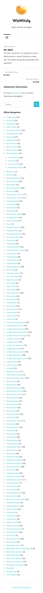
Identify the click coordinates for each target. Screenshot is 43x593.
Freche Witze (11, 256)
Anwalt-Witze (13, 157)
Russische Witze (12, 456)
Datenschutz (26, 587)
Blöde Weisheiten (13, 178)
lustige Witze (11, 361)
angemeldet (16, 92)
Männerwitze (11, 381)
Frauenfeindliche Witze (15, 250)
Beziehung (10, 171)
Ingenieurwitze (12, 279)
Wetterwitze (11, 542)
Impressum (16, 587)
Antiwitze (10, 120)
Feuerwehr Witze (13, 237)
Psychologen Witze (15, 167)
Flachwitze (10, 243)
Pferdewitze (11, 433)
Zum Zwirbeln (11, 574)
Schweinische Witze (14, 479)
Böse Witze (10, 184)
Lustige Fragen (12, 342)
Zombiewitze (11, 571)
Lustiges (9, 368)
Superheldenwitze (13, 506)
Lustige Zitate (11, 364)
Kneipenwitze (11, 302)
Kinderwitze (11, 296)
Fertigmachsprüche (14, 233)
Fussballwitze (11, 263)
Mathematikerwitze (14, 394)
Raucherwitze (11, 450)
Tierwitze (10, 512)
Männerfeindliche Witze (15, 378)
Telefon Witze (11, 509)
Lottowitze (10, 319)
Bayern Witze (11, 146)
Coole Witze (11, 204)
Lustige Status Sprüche (15, 351)
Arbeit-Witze (11, 127)
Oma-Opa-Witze (13, 414)
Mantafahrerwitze (13, 388)
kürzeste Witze (12, 309)
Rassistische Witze (13, 446)
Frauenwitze (11, 253)
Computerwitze (12, 201)
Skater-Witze (11, 489)
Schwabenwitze (12, 473)
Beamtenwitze (12, 150)
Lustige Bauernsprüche (15, 328)
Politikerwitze (11, 440)
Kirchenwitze (11, 299)
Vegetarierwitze (12, 525)
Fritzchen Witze (12, 260)
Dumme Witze (12, 220)
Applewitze (10, 123)
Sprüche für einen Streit (15, 499)
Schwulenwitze (12, 482)
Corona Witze (11, 207)
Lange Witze (11, 312)
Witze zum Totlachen (14, 561)
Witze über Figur (13, 555)
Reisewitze (10, 453)
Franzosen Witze (13, 246)
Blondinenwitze (12, 181)
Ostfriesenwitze (12, 427)
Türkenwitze (11, 515)
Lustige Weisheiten (14, 355)
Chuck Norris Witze (13, 197)
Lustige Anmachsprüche (15, 322)
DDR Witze (10, 210)
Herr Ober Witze (12, 276)
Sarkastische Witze (14, 460)
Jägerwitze (10, 286)
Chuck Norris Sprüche (14, 194)
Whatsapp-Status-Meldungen (18, 548)
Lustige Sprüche (12, 348)
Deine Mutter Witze (14, 214)
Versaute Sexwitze (13, 528)
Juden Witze (11, 289)
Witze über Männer (14, 558)
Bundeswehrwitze (13, 188)
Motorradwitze (12, 401)
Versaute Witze (12, 532)
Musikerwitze (11, 404)
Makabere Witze (13, 371)
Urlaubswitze (11, 519)
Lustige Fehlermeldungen (16, 335)
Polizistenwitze (12, 443)
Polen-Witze (11, 437)
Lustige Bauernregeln (14, 325)
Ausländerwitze (12, 133)
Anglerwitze (11, 117)
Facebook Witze (12, 230)
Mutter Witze (11, 407)
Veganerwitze (11, 522)
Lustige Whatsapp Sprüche (17, 358)
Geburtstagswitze (13, 266)
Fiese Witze (11, 240)
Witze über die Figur (14, 551)
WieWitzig (21, 20)
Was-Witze (10, 535)
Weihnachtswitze (9, 46)
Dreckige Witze (12, 217)
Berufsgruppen (12, 153)
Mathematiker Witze (14, 391)
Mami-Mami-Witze (14, 374)
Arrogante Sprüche (13, 130)
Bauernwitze (11, 143)
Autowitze (10, 137)
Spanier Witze (12, 496)
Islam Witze (11, 283)
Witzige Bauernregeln (15, 564)
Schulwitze (10, 469)
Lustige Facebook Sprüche (16, 332)
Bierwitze (10, 174)
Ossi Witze (10, 417)
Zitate (8, 568)
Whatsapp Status (13, 545)
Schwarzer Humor (13, 476)
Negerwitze (11, 410)
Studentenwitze (12, 502)
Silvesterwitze (12, 486)
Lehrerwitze (11, 315)
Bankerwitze (11, 140)
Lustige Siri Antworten (15, 345)
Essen (8, 224)
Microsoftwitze (12, 397)
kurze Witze (11, 306)
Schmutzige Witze (13, 466)
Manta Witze (11, 384)
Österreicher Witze (13, 420)
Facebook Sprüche (13, 227)
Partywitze (10, 430)
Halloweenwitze (12, 273)
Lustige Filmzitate (13, 338)
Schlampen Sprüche (14, 463)
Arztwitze (12, 160)
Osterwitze (10, 424)
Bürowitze (10, 191)
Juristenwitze (13, 164)
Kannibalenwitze (13, 292)
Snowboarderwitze (14, 492)
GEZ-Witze (10, 270)
